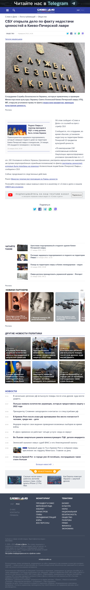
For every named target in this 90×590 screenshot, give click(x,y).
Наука (65, 509)
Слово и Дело (11, 17)
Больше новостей (43, 464)
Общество (42, 17)
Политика (67, 520)
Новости (11, 391)
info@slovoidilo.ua (45, 559)
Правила (14, 515)
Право (65, 523)
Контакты (15, 512)
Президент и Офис (45, 503)
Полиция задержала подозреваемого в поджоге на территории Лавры (57, 256)
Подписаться (77, 195)
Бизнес (65, 503)
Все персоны (42, 523)
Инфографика (45, 471)
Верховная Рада (44, 506)
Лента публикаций (27, 17)
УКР (78, 10)
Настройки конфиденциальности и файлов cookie (22, 553)
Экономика (67, 529)
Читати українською (13, 39)
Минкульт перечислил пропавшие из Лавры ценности (34, 179)
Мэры (39, 520)
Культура (66, 506)
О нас (13, 510)
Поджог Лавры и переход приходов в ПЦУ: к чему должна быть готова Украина (37, 129)
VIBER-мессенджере (14, 187)
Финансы (66, 526)
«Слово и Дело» (21, 544)
